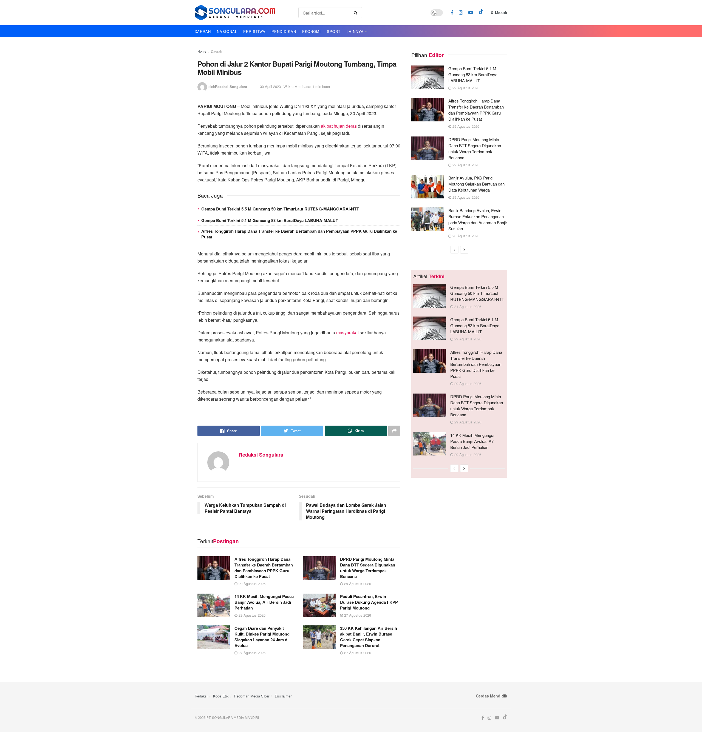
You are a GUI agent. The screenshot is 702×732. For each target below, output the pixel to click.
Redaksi (201, 696)
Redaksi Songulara (231, 86)
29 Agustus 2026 (251, 583)
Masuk (500, 12)
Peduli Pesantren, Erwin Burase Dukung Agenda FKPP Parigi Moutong (369, 602)
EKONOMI (311, 31)
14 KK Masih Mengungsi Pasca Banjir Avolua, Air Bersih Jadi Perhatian (264, 602)
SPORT (334, 31)
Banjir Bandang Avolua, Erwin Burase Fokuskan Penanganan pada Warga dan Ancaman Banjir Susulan (477, 219)
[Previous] (454, 250)
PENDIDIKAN (283, 31)
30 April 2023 (270, 86)
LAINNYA (355, 31)
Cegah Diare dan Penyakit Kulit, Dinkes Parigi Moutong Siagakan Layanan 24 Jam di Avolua (262, 636)
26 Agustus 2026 (465, 235)
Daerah (216, 51)
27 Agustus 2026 (357, 615)
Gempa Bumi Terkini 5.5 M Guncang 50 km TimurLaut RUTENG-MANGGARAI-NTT (280, 209)
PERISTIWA (254, 31)
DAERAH (203, 31)
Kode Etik (221, 696)
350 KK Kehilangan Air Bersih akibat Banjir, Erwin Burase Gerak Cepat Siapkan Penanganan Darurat (368, 636)
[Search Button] (356, 12)
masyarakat (347, 332)
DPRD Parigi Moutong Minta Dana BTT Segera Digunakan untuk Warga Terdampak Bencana (367, 567)
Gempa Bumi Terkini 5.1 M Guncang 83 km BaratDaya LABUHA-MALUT (269, 220)
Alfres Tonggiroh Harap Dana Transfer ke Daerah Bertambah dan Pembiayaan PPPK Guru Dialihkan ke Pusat (299, 234)
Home (201, 51)
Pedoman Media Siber (251, 696)
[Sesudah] (464, 250)
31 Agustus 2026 (467, 306)
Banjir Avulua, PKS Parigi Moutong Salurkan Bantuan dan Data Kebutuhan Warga (476, 184)
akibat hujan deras (339, 126)
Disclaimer (283, 696)
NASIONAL (227, 31)
